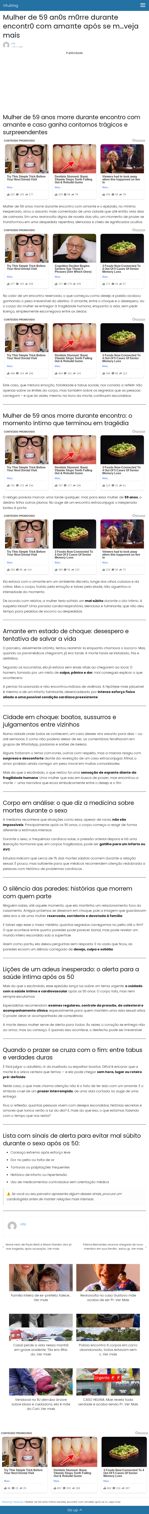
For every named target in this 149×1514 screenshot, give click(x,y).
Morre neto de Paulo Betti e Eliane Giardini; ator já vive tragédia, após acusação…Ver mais (38, 1247)
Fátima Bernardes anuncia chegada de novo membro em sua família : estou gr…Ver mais (113, 1247)
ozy (13, 43)
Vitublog (10, 5)
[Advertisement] (74, 80)
